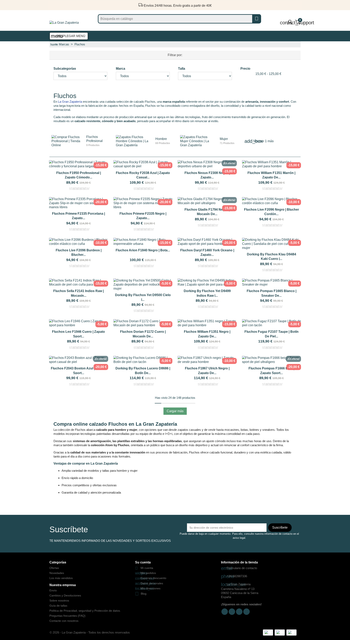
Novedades (56, 573)
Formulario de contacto (239, 568)
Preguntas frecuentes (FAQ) (67, 615)
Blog (143, 593)
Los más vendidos (61, 578)
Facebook (225, 612)
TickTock (246, 612)
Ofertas (54, 568)
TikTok (239, 612)
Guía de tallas (58, 605)
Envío (53, 590)
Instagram (232, 612)
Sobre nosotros (59, 600)
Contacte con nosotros (63, 620)
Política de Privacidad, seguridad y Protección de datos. (85, 610)
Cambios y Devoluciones (65, 595)
